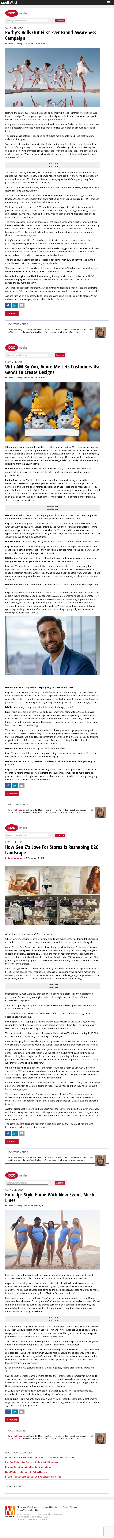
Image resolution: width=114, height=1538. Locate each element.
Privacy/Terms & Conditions (28, 1510)
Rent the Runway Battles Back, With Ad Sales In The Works (33, 1477)
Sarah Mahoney (15, 43)
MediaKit (37, 1507)
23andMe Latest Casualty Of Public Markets (26, 1472)
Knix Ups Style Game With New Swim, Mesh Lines (28, 1467)
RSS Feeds (64, 1507)
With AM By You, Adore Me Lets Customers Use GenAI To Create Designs (39, 1457)
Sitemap (73, 1507)
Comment (12, 313)
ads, (12, 172)
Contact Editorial (50, 1507)
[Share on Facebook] (8, 305)
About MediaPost (24, 1507)
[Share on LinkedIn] (15, 305)
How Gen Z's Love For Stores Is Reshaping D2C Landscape (32, 1462)
